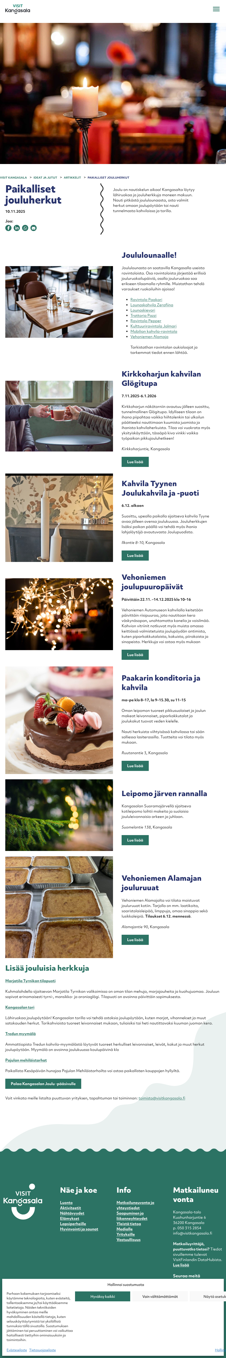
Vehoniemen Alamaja (149, 336)
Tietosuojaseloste (42, 1350)
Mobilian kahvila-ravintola (153, 331)
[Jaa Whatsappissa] (25, 228)
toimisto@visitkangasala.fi (162, 1098)
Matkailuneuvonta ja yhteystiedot (135, 1205)
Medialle (125, 1228)
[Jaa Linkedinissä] (17, 228)
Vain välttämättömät (160, 1296)
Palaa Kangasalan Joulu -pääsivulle (43, 1083)
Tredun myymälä (20, 1033)
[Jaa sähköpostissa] (33, 228)
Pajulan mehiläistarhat (26, 1060)
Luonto (66, 1202)
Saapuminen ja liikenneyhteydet (132, 1216)
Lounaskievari (142, 310)
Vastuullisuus (129, 1239)
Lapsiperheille (73, 1223)
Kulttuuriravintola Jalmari (153, 325)
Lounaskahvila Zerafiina (151, 304)
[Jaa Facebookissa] (8, 228)
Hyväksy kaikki (102, 1296)
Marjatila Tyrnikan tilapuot (30, 980)
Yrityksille (126, 1234)
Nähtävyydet (72, 1213)
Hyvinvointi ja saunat (79, 1228)
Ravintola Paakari (146, 299)
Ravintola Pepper (145, 320)
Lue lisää (135, 461)
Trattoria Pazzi (143, 315)
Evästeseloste (17, 1350)
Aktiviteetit (70, 1207)
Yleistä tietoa (129, 1223)
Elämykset (69, 1218)
